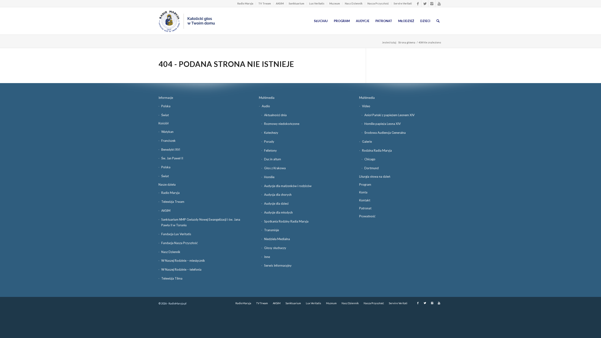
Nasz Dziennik (353, 3)
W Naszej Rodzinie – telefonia (181, 269)
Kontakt (364, 200)
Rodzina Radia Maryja (377, 150)
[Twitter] (424, 3)
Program (365, 184)
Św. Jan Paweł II (172, 158)
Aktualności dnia (275, 115)
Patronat (365, 208)
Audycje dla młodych (278, 212)
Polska (165, 106)
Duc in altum (272, 159)
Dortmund (371, 168)
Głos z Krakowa (275, 168)
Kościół (163, 123)
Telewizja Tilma (171, 278)
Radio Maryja (245, 3)
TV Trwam (264, 3)
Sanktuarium (296, 3)
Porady (269, 141)
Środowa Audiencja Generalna (385, 132)
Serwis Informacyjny (278, 265)
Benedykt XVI (170, 149)
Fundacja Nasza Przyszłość (179, 243)
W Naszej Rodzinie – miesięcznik (183, 260)
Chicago (369, 159)
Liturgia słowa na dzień (374, 176)
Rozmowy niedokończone (281, 124)
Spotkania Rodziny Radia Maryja (286, 221)
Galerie (367, 141)
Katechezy (271, 132)
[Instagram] (431, 3)
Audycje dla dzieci (276, 203)
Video (366, 106)
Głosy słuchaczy (275, 248)
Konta (363, 192)
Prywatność (367, 216)
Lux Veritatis (316, 3)
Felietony (270, 150)
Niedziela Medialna (277, 239)
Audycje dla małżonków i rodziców (288, 186)
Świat (165, 115)
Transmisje (271, 230)
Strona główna (406, 42)
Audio (266, 106)
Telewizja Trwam (172, 202)
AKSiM (280, 3)
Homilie (269, 177)
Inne (267, 257)
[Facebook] (417, 3)
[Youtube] (439, 3)
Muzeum (334, 3)
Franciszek (168, 140)
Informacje (165, 98)
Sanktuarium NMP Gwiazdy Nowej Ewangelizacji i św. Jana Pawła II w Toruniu (200, 222)
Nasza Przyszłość (378, 3)
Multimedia (266, 98)
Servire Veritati (403, 3)
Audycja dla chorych (278, 194)
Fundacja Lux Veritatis (176, 234)
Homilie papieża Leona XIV (382, 124)
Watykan (167, 132)
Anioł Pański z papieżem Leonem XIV (389, 115)
